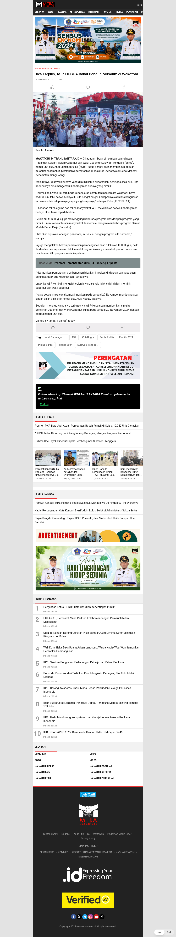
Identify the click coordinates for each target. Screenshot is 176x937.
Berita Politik (107, 337)
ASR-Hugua (88, 337)
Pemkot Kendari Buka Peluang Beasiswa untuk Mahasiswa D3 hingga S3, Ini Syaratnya (48, 473)
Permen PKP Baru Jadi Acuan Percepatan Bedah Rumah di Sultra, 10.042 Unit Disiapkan (87, 425)
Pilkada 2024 (65, 344)
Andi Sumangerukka (56, 337)
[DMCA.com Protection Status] (88, 796)
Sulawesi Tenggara (88, 344)
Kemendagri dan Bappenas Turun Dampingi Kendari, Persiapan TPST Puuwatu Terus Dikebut (133, 475)
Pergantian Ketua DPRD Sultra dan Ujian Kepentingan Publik (79, 607)
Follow (44, 404)
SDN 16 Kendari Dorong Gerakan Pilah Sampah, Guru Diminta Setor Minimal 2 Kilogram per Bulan (89, 634)
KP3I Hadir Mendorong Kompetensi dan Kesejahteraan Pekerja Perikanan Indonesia (87, 719)
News (57, 68)
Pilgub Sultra (45, 344)
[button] (164, 932)
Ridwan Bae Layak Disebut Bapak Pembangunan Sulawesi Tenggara (75, 441)
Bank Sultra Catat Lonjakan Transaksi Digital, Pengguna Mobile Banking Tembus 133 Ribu (90, 704)
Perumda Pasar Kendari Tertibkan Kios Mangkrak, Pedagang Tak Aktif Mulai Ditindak (88, 675)
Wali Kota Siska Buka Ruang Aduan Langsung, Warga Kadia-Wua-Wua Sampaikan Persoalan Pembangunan (91, 649)
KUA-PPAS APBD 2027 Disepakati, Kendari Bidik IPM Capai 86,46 (83, 732)
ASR (74, 337)
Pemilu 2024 (126, 337)
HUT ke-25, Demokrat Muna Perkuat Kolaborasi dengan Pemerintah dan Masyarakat (86, 620)
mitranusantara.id (43, 68)
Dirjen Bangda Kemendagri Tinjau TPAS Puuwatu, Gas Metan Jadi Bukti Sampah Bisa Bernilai (103, 475)
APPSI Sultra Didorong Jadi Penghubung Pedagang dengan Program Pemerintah (83, 433)
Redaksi (49, 150)
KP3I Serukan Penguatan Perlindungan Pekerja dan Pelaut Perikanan (84, 662)
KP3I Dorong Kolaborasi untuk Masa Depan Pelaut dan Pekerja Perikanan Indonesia (87, 689)
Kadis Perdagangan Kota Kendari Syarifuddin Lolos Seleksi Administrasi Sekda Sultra (75, 475)
